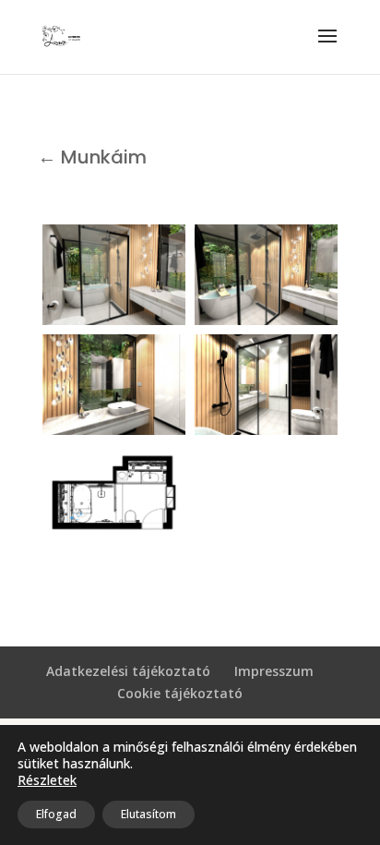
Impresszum (274, 671)
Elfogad (56, 814)
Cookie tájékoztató (180, 693)
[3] (113, 384)
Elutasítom (148, 814)
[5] (113, 494)
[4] (266, 384)
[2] (266, 274)
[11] (113, 274)
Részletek (47, 780)
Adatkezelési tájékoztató (128, 671)
